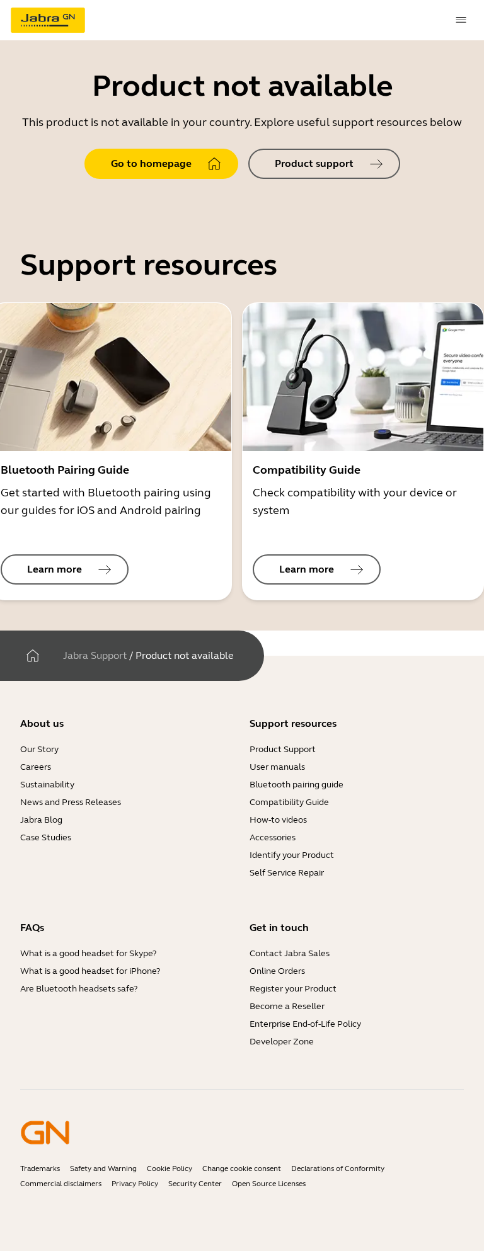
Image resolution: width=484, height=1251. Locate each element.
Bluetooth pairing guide (296, 784)
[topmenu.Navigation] (461, 20)
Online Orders (277, 971)
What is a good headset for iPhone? (90, 971)
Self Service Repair (287, 872)
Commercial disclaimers (60, 1183)
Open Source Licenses (269, 1183)
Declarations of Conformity (337, 1168)
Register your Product (293, 988)
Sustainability (47, 784)
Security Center (195, 1183)
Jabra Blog (41, 819)
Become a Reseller (287, 1006)
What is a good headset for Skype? (88, 953)
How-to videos (278, 819)
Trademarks (40, 1168)
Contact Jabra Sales (290, 953)
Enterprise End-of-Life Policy (305, 1024)
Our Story (39, 749)
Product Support (283, 749)
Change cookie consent (241, 1168)
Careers (35, 767)
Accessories (273, 837)
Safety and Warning (103, 1168)
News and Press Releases (70, 802)
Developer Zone (282, 1041)
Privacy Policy (135, 1183)
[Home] (33, 656)
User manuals (277, 767)
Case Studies (45, 837)
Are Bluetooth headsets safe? (78, 988)
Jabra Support (95, 655)
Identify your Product (292, 855)
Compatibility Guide (289, 802)
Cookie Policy (169, 1168)
